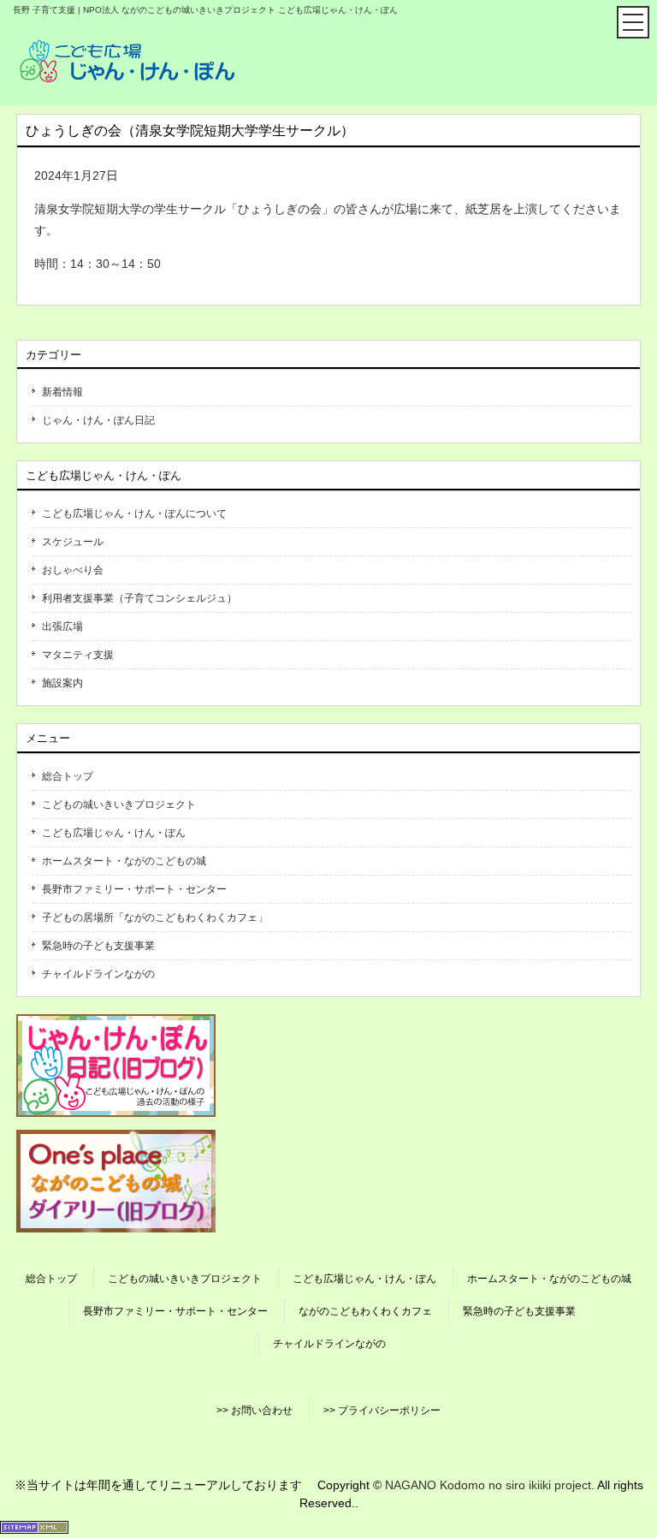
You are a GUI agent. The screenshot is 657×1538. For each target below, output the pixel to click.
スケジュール (73, 542)
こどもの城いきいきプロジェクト (119, 805)
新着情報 (62, 392)
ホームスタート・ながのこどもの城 (124, 861)
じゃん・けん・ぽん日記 (98, 420)
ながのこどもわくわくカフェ (365, 1311)
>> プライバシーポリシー (382, 1410)
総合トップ (67, 776)
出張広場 (62, 626)
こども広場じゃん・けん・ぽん (114, 833)
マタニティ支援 (78, 655)
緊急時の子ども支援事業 (98, 946)
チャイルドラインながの (98, 974)
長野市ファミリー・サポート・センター (134, 889)
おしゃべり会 (73, 570)
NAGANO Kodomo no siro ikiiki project (488, 1485)
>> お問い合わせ (254, 1410)
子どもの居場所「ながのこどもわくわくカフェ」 (155, 917)
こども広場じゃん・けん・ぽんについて (134, 514)
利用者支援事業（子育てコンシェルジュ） (139, 598)
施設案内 (62, 683)
